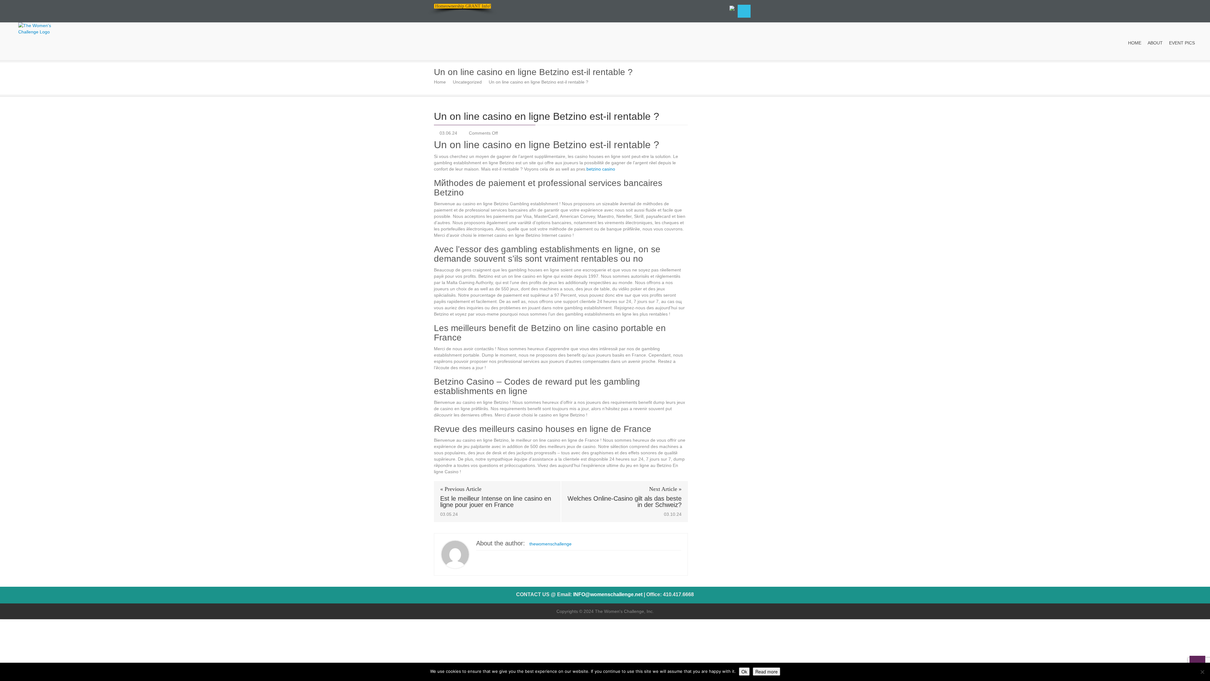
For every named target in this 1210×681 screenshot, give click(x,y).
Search (744, 11)
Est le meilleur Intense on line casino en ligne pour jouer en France (495, 501)
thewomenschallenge (550, 543)
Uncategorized (467, 81)
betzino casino (600, 169)
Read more (766, 671)
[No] (1202, 672)
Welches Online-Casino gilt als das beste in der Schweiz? (625, 501)
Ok (744, 671)
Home (440, 81)
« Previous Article (460, 489)
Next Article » (665, 489)
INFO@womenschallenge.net (607, 594)
